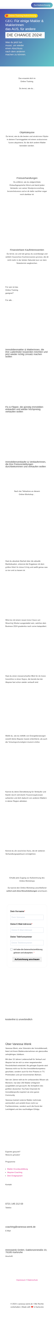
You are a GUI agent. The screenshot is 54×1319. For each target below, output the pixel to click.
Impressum (21, 1280)
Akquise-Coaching (14, 1172)
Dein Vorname (17, 911)
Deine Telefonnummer (21, 937)
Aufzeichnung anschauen (27, 959)
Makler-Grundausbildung (17, 1169)
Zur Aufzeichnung (42, 5)
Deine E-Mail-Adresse (20, 924)
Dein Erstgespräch (15, 1176)
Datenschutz (32, 1280)
